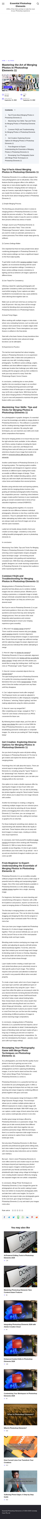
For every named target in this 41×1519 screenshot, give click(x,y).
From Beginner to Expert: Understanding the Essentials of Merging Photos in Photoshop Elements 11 (19, 149)
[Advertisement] (20, 37)
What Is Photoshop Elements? (15, 1428)
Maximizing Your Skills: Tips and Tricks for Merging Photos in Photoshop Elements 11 (20, 123)
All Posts (8, 87)
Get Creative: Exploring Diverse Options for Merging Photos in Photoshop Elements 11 (19, 140)
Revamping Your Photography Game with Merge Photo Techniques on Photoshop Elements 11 (19, 157)
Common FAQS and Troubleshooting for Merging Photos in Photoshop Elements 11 (20, 132)
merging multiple (26, 262)
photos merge (19, 629)
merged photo (7, 674)
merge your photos (8, 724)
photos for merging (23, 652)
